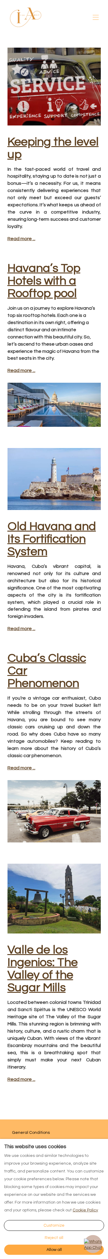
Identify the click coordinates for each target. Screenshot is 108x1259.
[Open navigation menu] (96, 17)
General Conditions (31, 1133)
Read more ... (21, 238)
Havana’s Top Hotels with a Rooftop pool (44, 280)
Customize (54, 1225)
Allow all (54, 1250)
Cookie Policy (85, 1210)
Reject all (54, 1238)
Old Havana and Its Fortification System (52, 539)
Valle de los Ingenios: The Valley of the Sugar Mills (43, 969)
